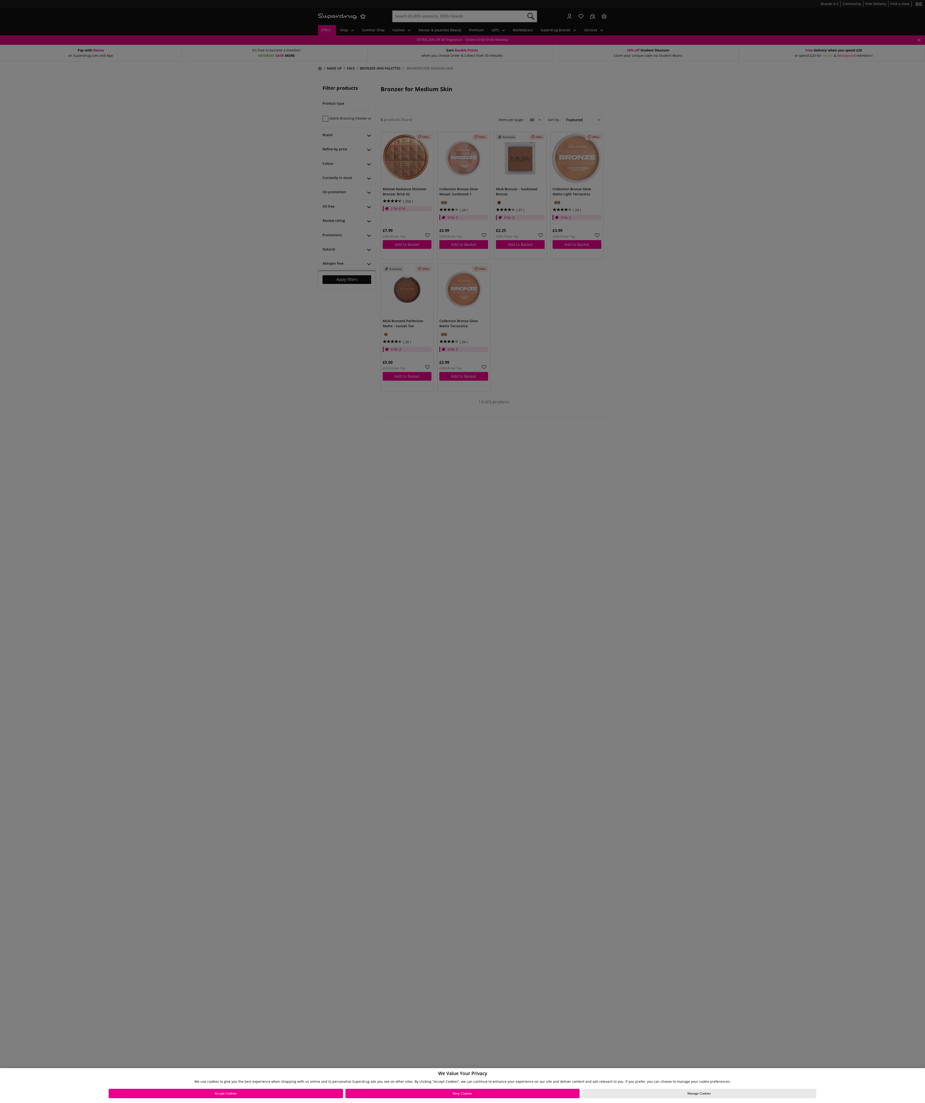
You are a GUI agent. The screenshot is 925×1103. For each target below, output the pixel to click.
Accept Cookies (226, 1093)
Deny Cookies (462, 1093)
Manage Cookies (699, 1093)
